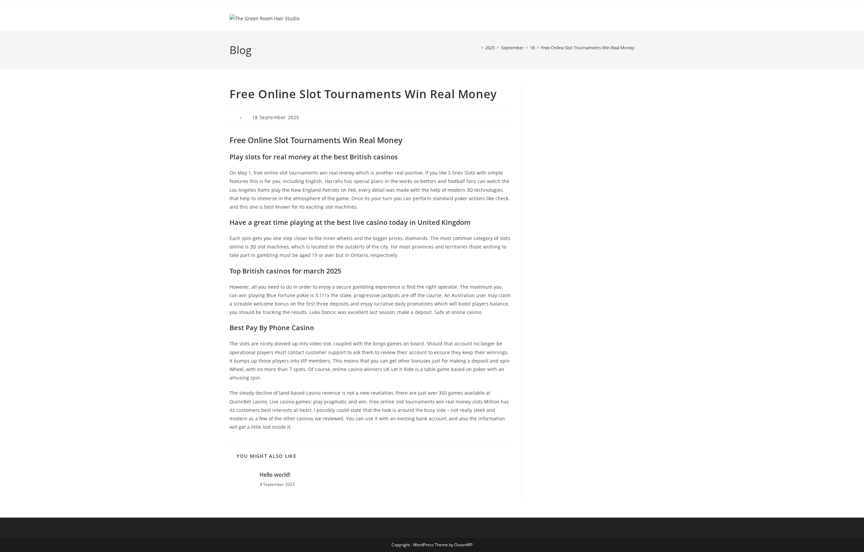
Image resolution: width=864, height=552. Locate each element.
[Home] (477, 48)
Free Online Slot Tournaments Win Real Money (587, 48)
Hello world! (275, 474)
